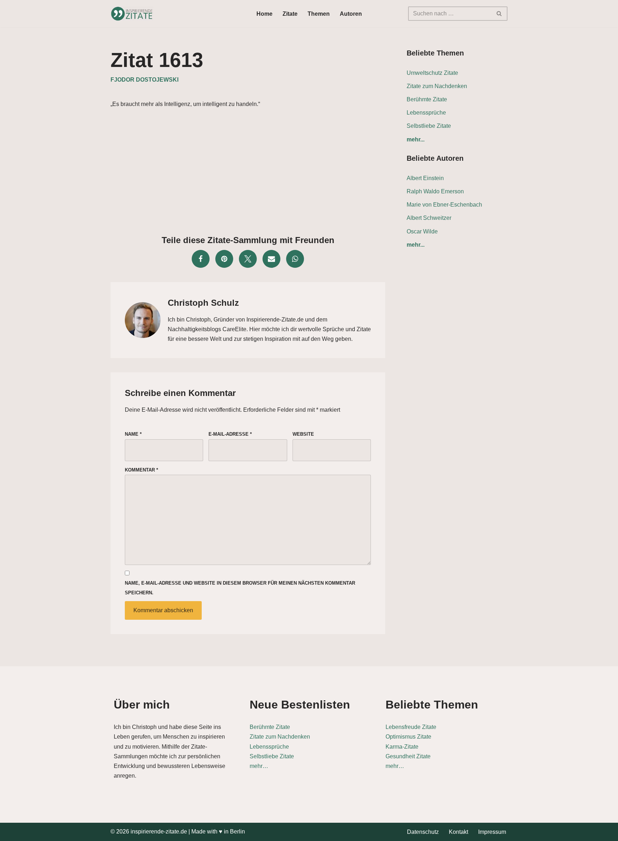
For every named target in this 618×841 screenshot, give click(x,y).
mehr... (416, 139)
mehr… (259, 766)
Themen (319, 14)
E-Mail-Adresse (230, 434)
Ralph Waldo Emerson (435, 191)
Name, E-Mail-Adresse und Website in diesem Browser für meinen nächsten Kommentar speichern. (240, 587)
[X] (248, 259)
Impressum (492, 832)
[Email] (271, 259)
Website (303, 434)
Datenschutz (423, 832)
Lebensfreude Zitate (411, 727)
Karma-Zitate (402, 747)
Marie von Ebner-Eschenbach (444, 205)
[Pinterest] (224, 259)
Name (133, 434)
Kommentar (141, 470)
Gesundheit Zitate (408, 756)
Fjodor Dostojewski (144, 80)
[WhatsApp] (295, 259)
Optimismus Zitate (408, 737)
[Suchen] (499, 13)
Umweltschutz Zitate (432, 73)
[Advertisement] (248, 170)
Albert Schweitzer (429, 218)
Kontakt (458, 832)
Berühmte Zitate (427, 99)
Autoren (351, 14)
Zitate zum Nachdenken (437, 86)
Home (264, 14)
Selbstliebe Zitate (429, 126)
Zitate (290, 14)
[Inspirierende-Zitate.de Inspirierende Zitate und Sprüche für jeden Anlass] (132, 13)
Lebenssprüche (426, 113)
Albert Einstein (425, 178)
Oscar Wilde (422, 231)
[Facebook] (201, 259)
